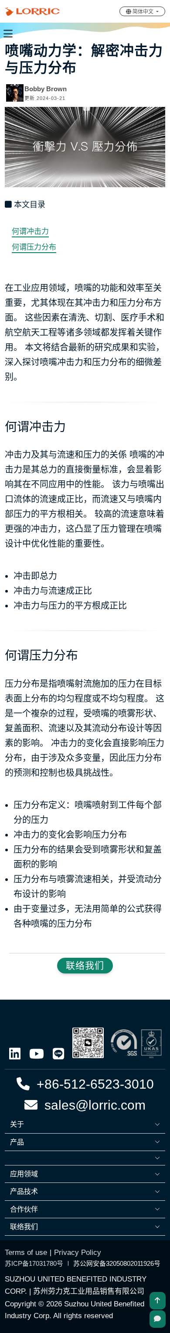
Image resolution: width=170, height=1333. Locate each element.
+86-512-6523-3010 (92, 1084)
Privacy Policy (77, 1252)
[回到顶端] (158, 1300)
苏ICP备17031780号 (34, 1263)
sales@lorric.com (91, 1105)
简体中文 (143, 12)
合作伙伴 (24, 1209)
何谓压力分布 (34, 247)
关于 (17, 1124)
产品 (17, 1142)
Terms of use (26, 1252)
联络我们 (85, 965)
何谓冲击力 (30, 231)
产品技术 (24, 1191)
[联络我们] (158, 1319)
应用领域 (24, 1174)
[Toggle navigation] (8, 33)
